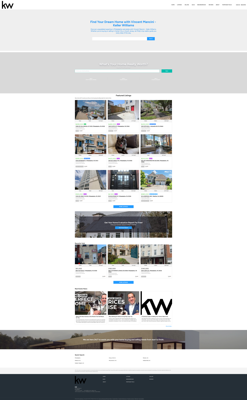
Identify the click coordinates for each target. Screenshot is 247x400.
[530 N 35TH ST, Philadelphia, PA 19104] (156, 254)
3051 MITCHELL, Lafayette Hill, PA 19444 (152, 126)
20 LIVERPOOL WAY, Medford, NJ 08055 (152, 196)
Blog (193, 4)
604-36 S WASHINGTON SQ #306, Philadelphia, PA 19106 (154, 161)
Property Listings (130, 398)
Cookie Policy (115, 398)
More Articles (169, 326)
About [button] (217, 4)
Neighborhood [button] (201, 4)
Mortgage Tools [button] (227, 4)
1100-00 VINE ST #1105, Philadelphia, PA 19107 (88, 196)
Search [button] (151, 38)
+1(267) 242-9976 (78, 390)
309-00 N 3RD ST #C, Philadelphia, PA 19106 (120, 160)
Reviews (211, 4)
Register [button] (243, 4)
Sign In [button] (238, 4)
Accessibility (141, 398)
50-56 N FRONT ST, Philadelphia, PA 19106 (119, 196)
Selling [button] (187, 4)
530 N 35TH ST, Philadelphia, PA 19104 (151, 270)
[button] (104, 376)
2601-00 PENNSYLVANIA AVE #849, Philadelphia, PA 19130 (122, 271)
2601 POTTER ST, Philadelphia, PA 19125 (86, 270)
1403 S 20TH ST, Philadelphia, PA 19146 (118, 126)
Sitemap (136, 398)
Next (167, 71)
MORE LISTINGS (123, 206)
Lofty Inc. (82, 398)
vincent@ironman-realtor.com (90, 390)
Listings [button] (179, 4)
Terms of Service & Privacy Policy (105, 398)
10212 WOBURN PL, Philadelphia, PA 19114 (87, 160)
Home (173, 4)
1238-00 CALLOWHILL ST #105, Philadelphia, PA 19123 (90, 126)
